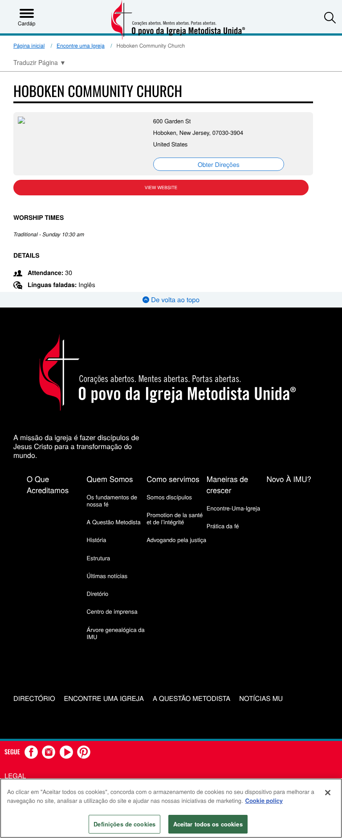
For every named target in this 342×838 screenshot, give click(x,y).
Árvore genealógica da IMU (116, 633)
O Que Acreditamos (48, 484)
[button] (330, 17)
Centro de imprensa (112, 611)
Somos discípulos (169, 497)
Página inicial (29, 45)
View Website (161, 187)
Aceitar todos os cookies (208, 824)
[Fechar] (328, 792)
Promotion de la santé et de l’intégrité (175, 518)
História (96, 539)
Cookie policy (264, 800)
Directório (34, 699)
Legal (15, 776)
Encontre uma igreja (104, 699)
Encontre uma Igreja (81, 45)
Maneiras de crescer (227, 484)
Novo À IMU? (288, 478)
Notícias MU (261, 699)
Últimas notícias (107, 575)
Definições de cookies (124, 824)
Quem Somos (110, 478)
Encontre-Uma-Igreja (233, 508)
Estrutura (98, 558)
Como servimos (173, 478)
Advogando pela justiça (176, 539)
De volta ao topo (174, 299)
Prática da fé (223, 526)
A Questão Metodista (114, 522)
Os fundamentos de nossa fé (112, 500)
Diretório (98, 593)
